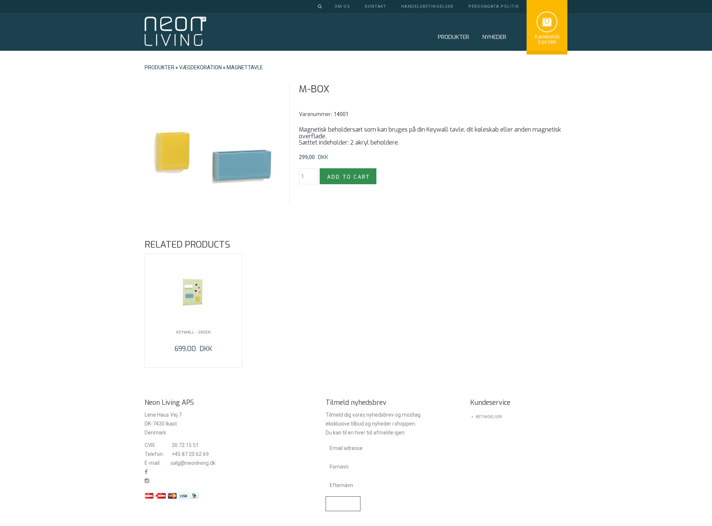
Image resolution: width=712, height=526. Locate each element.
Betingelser (489, 416)
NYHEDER (494, 37)
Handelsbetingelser (427, 6)
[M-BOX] (211, 151)
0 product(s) (547, 36)
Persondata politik (493, 6)
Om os (342, 6)
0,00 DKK (547, 42)
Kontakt (376, 6)
